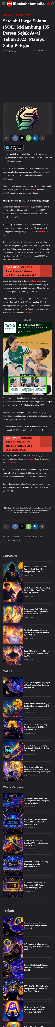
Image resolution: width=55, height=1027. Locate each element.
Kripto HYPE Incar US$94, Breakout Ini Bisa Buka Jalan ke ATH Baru (36, 748)
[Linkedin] (35, 138)
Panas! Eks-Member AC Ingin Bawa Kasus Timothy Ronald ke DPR (36, 653)
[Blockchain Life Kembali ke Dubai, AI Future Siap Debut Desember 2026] (13, 824)
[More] (42, 138)
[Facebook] (15, 138)
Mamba (28, 313)
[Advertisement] (27, 77)
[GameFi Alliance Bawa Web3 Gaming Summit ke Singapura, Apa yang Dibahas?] (13, 802)
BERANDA (7, 15)
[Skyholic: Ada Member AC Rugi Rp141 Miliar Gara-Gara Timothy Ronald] (13, 592)
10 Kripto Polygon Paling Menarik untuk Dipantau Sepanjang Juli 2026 (34, 1009)
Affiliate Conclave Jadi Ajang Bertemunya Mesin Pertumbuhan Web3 (36, 864)
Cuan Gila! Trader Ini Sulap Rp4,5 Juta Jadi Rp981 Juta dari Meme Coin (35, 727)
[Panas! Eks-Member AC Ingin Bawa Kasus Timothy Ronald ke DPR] (13, 655)
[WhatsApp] (29, 138)
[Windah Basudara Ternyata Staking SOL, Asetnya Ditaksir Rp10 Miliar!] (13, 634)
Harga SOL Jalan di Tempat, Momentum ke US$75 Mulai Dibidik (36, 967)
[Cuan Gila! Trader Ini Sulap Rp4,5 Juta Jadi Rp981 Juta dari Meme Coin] (13, 729)
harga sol (26, 537)
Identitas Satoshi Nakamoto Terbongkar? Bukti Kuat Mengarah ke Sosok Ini (35, 569)
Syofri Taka (10, 51)
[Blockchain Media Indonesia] (28, 4)
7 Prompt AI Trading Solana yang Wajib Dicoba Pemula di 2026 (36, 946)
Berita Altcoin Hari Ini (24, 15)
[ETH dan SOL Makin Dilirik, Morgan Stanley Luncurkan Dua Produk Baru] (13, 990)
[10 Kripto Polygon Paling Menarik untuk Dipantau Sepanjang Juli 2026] (13, 1011)
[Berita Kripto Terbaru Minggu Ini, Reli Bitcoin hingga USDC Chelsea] (13, 708)
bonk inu (16, 537)
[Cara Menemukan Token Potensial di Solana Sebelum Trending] (13, 927)
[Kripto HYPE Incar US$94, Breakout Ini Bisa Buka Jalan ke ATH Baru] (13, 750)
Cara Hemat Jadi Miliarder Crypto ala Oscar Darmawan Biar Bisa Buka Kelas (36, 611)
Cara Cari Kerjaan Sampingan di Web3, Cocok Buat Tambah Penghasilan (37, 685)
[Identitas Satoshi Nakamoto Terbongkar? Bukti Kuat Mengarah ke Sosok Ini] (13, 571)
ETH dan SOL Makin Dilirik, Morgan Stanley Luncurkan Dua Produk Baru (36, 988)
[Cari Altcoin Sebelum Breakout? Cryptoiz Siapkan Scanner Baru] (13, 845)
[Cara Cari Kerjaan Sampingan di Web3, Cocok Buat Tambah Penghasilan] (13, 687)
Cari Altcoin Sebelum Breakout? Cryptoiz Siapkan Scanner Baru (36, 843)
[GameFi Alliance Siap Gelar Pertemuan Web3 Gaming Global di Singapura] (13, 887)
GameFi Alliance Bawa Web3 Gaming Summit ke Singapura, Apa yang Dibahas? (37, 800)
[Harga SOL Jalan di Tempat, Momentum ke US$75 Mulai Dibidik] (13, 969)
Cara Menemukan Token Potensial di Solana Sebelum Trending (35, 925)
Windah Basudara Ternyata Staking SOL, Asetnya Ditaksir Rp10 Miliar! (36, 632)
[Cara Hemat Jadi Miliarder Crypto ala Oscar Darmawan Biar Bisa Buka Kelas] (13, 613)
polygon (6, 540)
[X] (22, 138)
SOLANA (16, 540)
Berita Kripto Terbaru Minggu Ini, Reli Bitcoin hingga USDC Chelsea (37, 706)
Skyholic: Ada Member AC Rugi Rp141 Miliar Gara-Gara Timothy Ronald (37, 590)
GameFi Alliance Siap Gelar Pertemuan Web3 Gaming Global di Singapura (35, 885)
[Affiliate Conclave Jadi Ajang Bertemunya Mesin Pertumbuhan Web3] (13, 866)
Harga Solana (37, 537)
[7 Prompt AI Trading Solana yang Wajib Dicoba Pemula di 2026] (13, 948)
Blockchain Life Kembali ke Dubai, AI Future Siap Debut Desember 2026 (35, 822)
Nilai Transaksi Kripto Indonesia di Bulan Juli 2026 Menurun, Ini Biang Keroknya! (37, 769)
